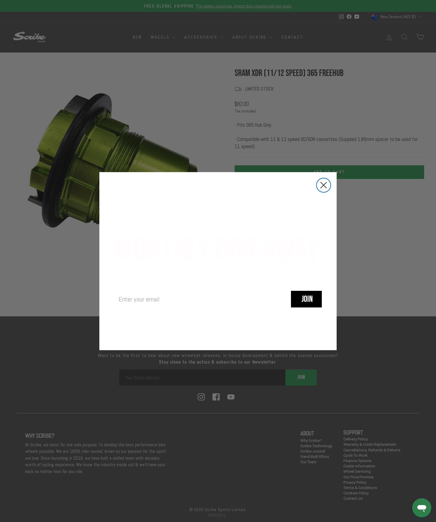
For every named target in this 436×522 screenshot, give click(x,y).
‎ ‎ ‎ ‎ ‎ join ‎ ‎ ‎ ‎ (306, 299)
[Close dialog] (323, 185)
